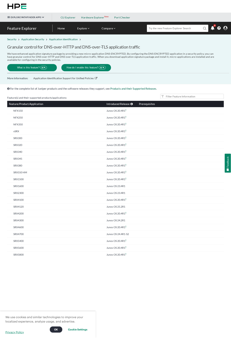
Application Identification (63, 39)
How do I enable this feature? (84, 67)
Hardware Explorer (92, 17)
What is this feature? (30, 67)
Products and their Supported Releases (133, 88)
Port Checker (122, 17)
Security (11, 39)
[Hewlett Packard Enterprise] (16, 6)
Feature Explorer (22, 28)
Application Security (32, 39)
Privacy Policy (14, 332)
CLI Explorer (68, 17)
